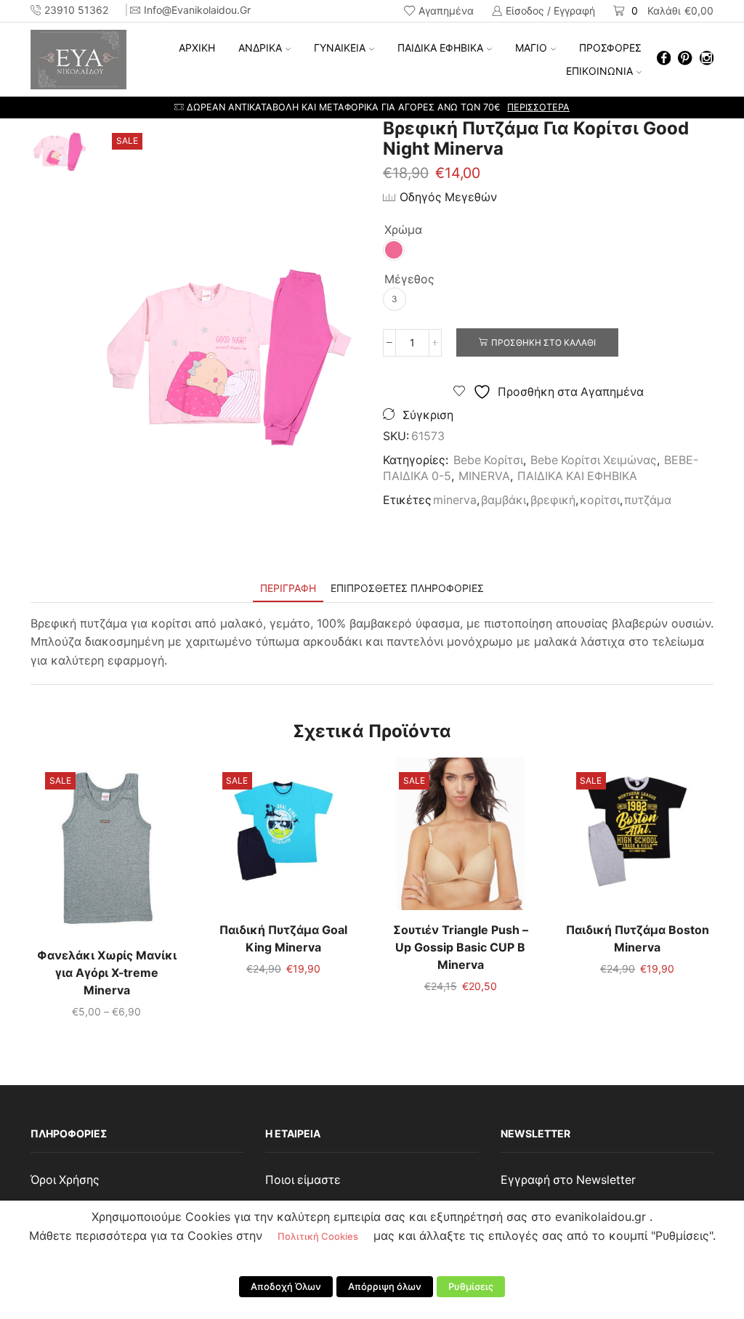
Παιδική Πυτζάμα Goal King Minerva (283, 938)
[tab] (288, 588)
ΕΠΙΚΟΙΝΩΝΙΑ (599, 71)
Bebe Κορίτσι (488, 460)
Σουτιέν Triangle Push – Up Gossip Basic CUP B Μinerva (460, 947)
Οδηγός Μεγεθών (448, 197)
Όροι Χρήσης (65, 1180)
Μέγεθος (409, 279)
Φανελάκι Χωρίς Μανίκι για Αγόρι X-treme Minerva (107, 973)
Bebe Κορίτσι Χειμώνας (593, 460)
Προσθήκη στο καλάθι (543, 342)
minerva (455, 500)
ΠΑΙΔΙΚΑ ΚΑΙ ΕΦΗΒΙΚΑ (577, 476)
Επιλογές (107, 852)
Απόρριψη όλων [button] (384, 1286)
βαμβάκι (503, 500)
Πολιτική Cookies (318, 1236)
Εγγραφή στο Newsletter (568, 1180)
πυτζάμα (647, 500)
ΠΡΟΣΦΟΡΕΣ (610, 47)
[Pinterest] (685, 59)
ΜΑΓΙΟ (531, 47)
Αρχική (197, 47)
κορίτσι (600, 500)
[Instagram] (706, 59)
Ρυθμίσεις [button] (470, 1286)
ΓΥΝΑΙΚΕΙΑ (339, 47)
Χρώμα (403, 230)
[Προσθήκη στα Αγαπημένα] (77, 852)
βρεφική (552, 500)
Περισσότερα (493, 107)
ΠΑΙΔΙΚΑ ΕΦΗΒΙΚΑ (440, 47)
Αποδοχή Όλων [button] (286, 1286)
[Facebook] (664, 59)
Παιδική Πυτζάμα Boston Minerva (637, 938)
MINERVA (484, 476)
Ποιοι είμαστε (303, 1180)
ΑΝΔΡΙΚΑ (260, 47)
